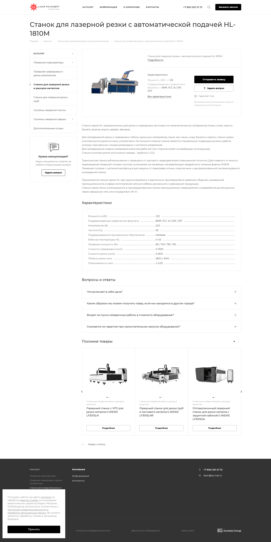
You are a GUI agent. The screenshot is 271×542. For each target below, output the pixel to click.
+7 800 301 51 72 (192, 7)
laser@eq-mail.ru (212, 475)
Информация (80, 475)
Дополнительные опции (48, 128)
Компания (78, 469)
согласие (46, 497)
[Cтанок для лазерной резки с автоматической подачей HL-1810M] (115, 82)
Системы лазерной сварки (50, 119)
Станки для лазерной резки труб (51, 99)
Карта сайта (187, 530)
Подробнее (108, 428)
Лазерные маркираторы (49, 62)
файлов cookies (29, 500)
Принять (34, 529)
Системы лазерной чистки (50, 110)
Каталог (35, 469)
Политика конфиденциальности (93, 530)
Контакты (78, 480)
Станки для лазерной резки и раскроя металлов (51, 86)
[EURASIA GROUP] (228, 530)
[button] (234, 341)
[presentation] (82, 395)
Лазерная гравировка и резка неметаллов (48, 73)
